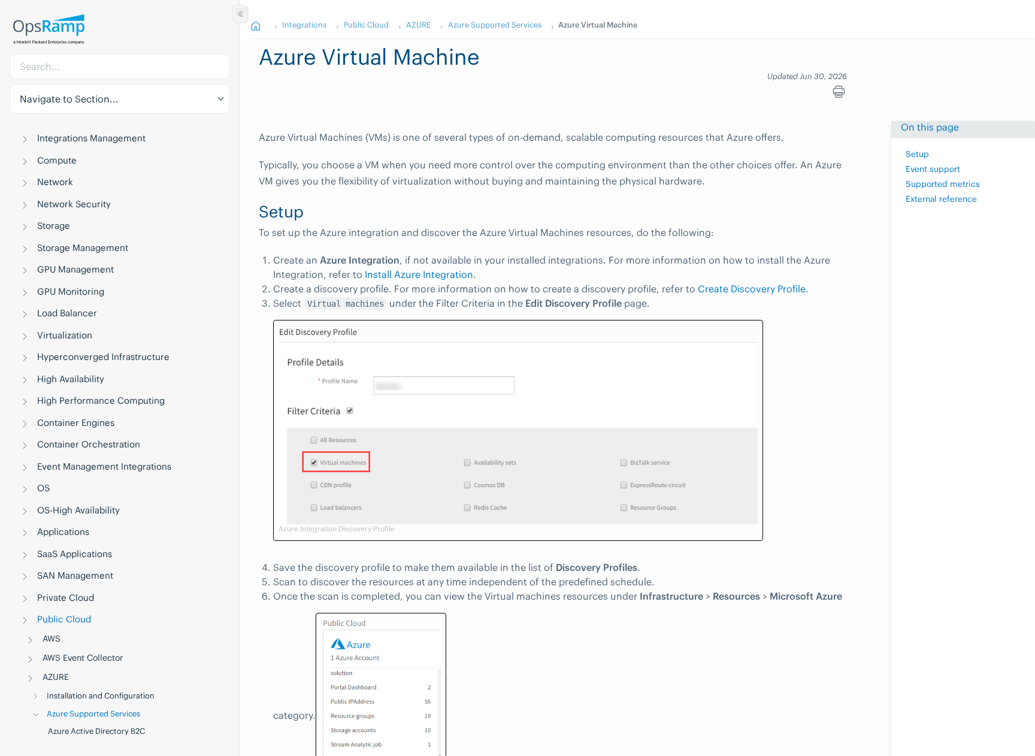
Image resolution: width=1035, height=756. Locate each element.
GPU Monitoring (70, 291)
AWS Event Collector (83, 657)
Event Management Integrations (104, 466)
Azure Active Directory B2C (96, 731)
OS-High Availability (78, 510)
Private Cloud (65, 597)
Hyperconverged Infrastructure (103, 356)
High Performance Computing (101, 400)
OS (43, 488)
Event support (933, 169)
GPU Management (75, 269)
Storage (53, 225)
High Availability (70, 379)
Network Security (74, 204)
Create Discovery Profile (752, 289)
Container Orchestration (88, 444)
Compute (57, 160)
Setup (917, 154)
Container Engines (75, 422)
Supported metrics (943, 183)
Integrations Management (91, 138)
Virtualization (64, 335)
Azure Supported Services (93, 714)
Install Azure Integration (419, 274)
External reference (941, 198)
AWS (51, 638)
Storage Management (82, 247)
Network (55, 182)
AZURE (56, 677)
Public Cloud (64, 619)
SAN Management (75, 575)
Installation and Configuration (101, 696)
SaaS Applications (74, 554)
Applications (63, 531)
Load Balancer (67, 313)
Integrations (304, 24)
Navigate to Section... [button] (69, 99)
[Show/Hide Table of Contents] (240, 14)
